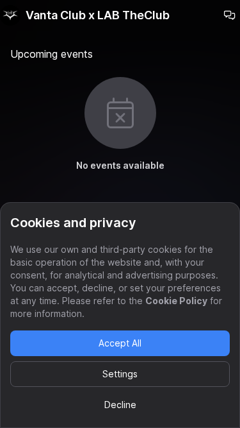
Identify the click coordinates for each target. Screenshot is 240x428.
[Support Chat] (230, 15)
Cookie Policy (176, 300)
